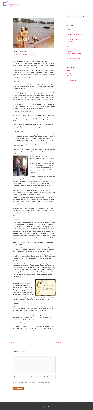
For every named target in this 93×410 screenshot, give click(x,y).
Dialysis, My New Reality (73, 44)
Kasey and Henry (72, 4)
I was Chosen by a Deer (73, 37)
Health (69, 73)
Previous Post (10, 342)
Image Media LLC (55, 406)
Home (55, 4)
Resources (87, 4)
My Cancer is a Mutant (73, 32)
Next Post (59, 342)
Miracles (69, 29)
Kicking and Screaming (73, 80)
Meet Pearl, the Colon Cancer (75, 34)
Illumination (32, 54)
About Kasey (63, 4)
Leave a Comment (17, 54)
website (31, 178)
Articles (69, 70)
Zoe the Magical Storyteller (74, 58)
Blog (81, 4)
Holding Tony (70, 46)
